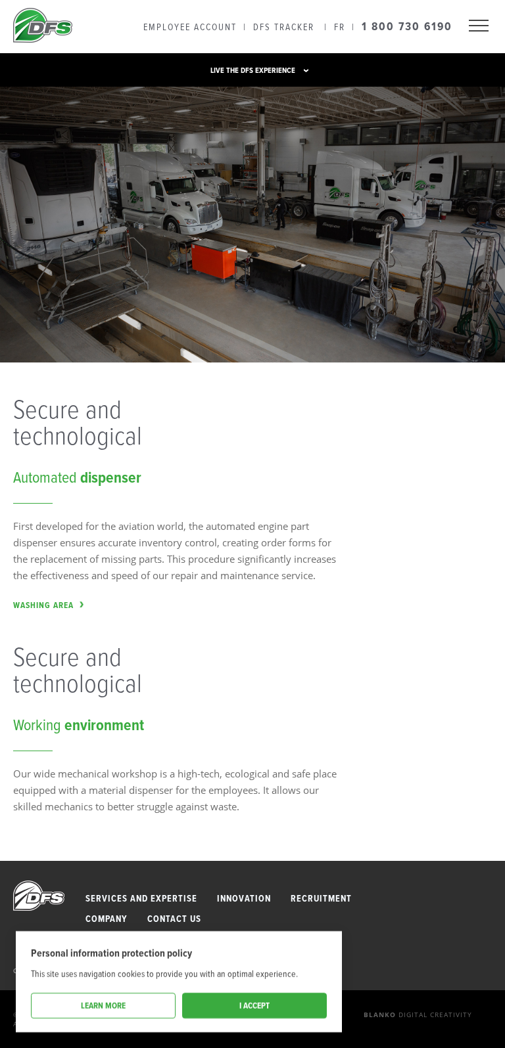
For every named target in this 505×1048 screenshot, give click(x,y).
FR (339, 27)
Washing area (43, 605)
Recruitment (321, 899)
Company (106, 919)
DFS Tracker (283, 27)
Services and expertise (141, 899)
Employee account (190, 27)
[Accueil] (42, 26)
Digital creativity (418, 1014)
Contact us (174, 919)
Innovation (244, 899)
